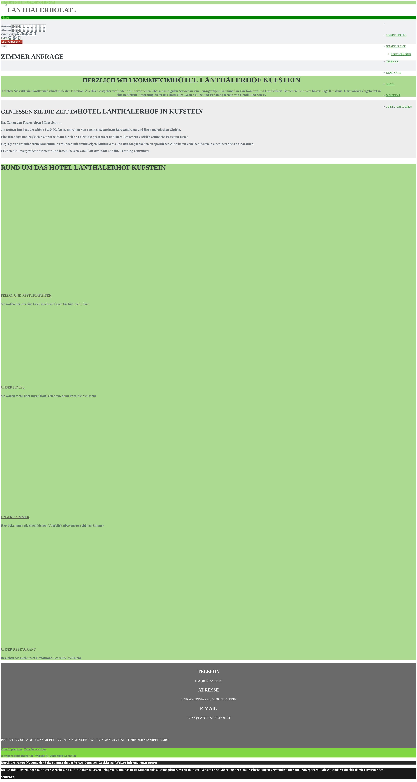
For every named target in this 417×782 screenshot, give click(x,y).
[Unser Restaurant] (38, 641)
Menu (5, 17)
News (390, 84)
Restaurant (395, 46)
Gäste (5, 38)
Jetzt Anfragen (399, 106)
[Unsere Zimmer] (41, 508)
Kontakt (393, 95)
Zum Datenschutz (35, 749)
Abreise (6, 30)
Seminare (393, 72)
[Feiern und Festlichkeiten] (39, 287)
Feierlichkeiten (401, 54)
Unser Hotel (396, 35)
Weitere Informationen (131, 762)
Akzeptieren (152, 763)
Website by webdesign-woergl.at (55, 755)
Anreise (6, 26)
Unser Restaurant (18, 649)
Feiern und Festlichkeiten (26, 295)
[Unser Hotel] (41, 379)
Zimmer (392, 61)
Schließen (7, 777)
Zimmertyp (9, 34)
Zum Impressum (11, 749)
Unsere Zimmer (15, 517)
